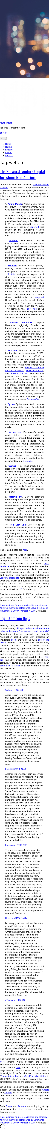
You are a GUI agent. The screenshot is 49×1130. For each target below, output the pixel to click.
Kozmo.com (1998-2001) (16, 845)
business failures (14, 605)
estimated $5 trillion (10, 665)
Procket (13, 240)
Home (8, 143)
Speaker (9, 149)
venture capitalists (9, 577)
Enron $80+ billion (10, 1076)
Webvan (12, 265)
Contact (9, 155)
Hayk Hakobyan (6, 122)
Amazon (8, 1092)
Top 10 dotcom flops (15, 618)
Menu (3, 139)
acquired (39, 297)
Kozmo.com (15, 432)
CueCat (12, 465)
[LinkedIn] (1, 132)
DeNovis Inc (15, 496)
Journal (8, 146)
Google (45, 1089)
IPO (20, 589)
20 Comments (37, 1119)
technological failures (19, 607)
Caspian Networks (21, 322)
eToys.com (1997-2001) (16, 1000)
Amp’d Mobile (15, 203)
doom (13, 639)
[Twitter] (4, 132)
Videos (8, 152)
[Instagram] (6, 132)
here (25, 549)
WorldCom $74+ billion (35, 1076)
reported (34, 227)
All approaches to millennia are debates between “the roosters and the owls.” (24, 630)
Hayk (2, 605)
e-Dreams (28, 461)
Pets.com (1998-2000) (15, 768)
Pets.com (13, 350)
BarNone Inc (33, 399)
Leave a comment (39, 607)
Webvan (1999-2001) (15, 690)
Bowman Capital (34, 370)
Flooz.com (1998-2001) (16, 918)
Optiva (11, 404)
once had (32, 308)
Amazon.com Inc (19, 373)
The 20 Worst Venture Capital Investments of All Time (22, 174)
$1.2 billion (10, 274)
